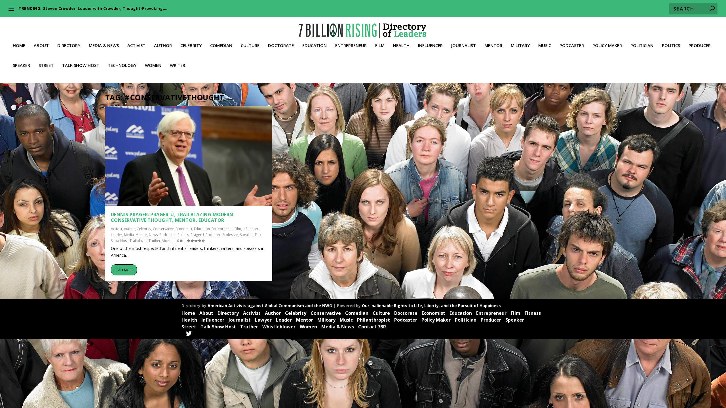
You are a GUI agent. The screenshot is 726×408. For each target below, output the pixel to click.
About (41, 45)
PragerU (197, 234)
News (153, 234)
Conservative (163, 228)
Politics (671, 45)
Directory (68, 45)
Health (401, 45)
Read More (124, 269)
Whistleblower (279, 327)
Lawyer (263, 320)
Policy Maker (607, 45)
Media (129, 234)
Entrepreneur (351, 45)
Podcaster (572, 45)
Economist (184, 228)
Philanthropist (373, 320)
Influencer (430, 45)
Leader (116, 234)
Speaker (21, 65)
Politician (641, 45)
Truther (155, 240)
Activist (136, 45)
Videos (167, 240)
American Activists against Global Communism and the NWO (270, 305)
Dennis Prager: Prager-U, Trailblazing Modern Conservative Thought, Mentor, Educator (172, 217)
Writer (177, 65)
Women (153, 65)
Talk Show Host (80, 65)
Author (163, 45)
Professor (230, 234)
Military (520, 45)
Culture (250, 45)
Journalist (463, 45)
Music (544, 45)
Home (19, 45)
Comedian (221, 45)
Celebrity (191, 45)
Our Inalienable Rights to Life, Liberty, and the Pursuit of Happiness (431, 305)
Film (380, 45)
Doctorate (281, 45)
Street (46, 65)
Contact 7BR (372, 327)
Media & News (104, 45)
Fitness (533, 313)
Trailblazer (138, 240)
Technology (122, 65)
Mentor (493, 45)
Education (314, 45)
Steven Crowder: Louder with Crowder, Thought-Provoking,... (105, 8)
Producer (700, 45)
